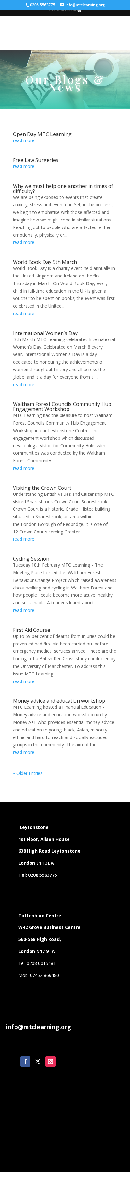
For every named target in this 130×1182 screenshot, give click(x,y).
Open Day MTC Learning (42, 134)
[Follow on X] (38, 1061)
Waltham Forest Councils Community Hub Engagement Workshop (62, 407)
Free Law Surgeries (35, 160)
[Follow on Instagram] (50, 1061)
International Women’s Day (45, 333)
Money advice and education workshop (59, 700)
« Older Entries (28, 773)
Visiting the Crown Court (42, 487)
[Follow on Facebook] (25, 1061)
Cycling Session (31, 558)
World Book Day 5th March (45, 261)
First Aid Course (31, 629)
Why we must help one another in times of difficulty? (63, 189)
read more (23, 140)
